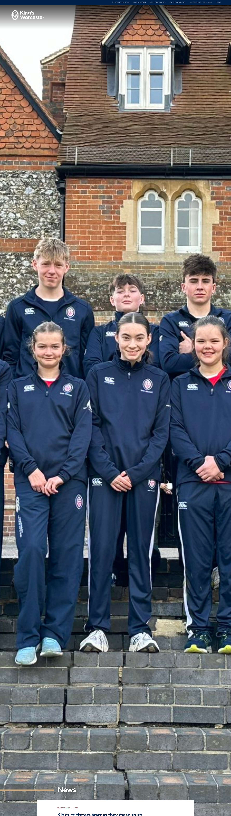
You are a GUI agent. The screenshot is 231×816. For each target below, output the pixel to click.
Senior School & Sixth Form (201, 2)
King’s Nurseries (139, 2)
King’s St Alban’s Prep (178, 2)
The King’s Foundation (120, 2)
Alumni (218, 2)
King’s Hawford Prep (158, 2)
